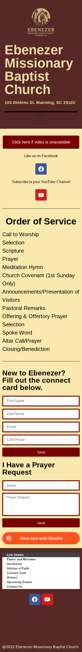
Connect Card (16, 573)
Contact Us (14, 586)
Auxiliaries (14, 564)
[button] (41, 118)
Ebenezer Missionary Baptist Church (39, 69)
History (12, 577)
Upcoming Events (19, 582)
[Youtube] (47, 599)
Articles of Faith (18, 568)
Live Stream (15, 554)
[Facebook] (35, 599)
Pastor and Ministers (21, 559)
